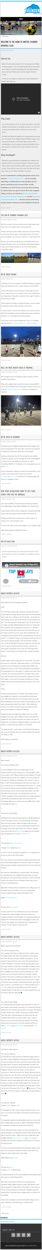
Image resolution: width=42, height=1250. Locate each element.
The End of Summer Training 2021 (14, 215)
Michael (19, 831)
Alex (11, 1167)
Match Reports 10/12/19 (10, 751)
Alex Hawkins (14, 907)
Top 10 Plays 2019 (8, 541)
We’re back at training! (10, 437)
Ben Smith (7, 1026)
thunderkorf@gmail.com (15, 178)
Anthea (30, 1138)
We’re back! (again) (8, 274)
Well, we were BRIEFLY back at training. (17, 367)
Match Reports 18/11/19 (10, 1040)
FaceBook (34, 323)
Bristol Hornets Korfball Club (16, 196)
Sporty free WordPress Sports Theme (15, 1246)
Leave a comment (6, 207)
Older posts (4, 36)
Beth (19, 1138)
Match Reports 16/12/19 (10, 593)
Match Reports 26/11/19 (10, 937)
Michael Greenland (16, 843)
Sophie (15, 1138)
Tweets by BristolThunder (7, 1221)
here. (6, 466)
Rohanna (8, 898)
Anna (22, 1138)
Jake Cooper (19, 1026)
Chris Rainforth (24, 834)
